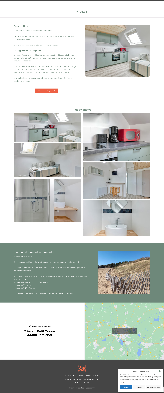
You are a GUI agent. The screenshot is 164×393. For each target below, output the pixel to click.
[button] (160, 371)
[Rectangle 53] (47, 160)
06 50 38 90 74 (82, 382)
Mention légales (76, 388)
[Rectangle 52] (47, 200)
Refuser (139, 387)
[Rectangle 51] (116, 137)
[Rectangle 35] (47, 127)
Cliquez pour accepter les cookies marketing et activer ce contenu (124, 331)
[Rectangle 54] (116, 180)
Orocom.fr (90, 388)
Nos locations (78, 375)
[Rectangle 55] (116, 218)
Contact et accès (92, 375)
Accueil (68, 375)
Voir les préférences (153, 387)
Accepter (126, 387)
